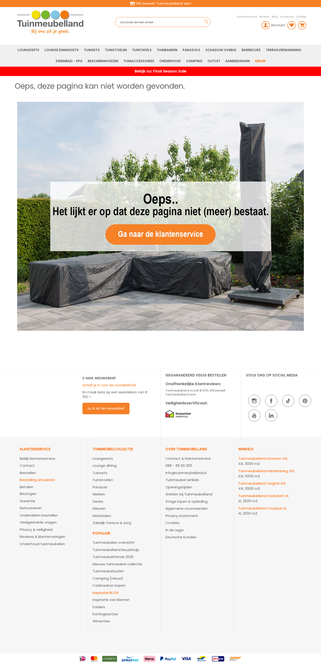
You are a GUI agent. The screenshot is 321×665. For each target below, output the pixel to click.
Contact (27, 465)
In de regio (174, 530)
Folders (99, 606)
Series (98, 501)
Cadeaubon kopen (109, 585)
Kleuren (99, 508)
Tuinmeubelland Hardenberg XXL (266, 470)
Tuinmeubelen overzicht (114, 542)
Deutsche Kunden (180, 537)
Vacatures (287, 17)
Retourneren (31, 507)
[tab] (51, 497)
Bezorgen (28, 493)
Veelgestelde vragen (38, 522)
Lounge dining (105, 465)
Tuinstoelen (103, 479)
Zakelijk (301, 17)
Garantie (27, 500)
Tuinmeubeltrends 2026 (113, 556)
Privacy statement (181, 515)
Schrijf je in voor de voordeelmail (109, 385)
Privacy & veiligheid (36, 529)
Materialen (102, 515)
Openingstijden (178, 487)
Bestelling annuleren (37, 479)
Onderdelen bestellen (39, 515)
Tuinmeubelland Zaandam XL (263, 495)
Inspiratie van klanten (111, 599)
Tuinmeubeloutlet (108, 571)
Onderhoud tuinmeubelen (42, 543)
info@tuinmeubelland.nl (186, 472)
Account (278, 25)
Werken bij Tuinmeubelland (188, 494)
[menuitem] (28, 50)
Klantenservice (247, 17)
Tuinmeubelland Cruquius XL (262, 508)
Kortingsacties (105, 614)
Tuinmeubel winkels (182, 479)
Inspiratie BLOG (106, 592)
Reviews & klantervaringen (42, 536)
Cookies (172, 522)
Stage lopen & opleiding (186, 501)
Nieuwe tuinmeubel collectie (117, 564)
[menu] (160, 56)
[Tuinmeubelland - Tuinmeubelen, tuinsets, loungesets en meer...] (65, 22)
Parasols (100, 487)
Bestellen (28, 472)
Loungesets (103, 458)
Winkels (264, 17)
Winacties (101, 621)
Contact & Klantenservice (188, 458)
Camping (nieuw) (108, 578)
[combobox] (163, 22)
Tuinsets (100, 472)
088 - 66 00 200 (178, 465)
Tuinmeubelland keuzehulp (116, 549)
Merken (99, 494)
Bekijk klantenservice (37, 458)
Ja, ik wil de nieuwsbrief (106, 408)
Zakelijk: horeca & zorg (112, 522)
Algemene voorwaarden (186, 508)
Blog (275, 17)
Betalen (26, 486)
